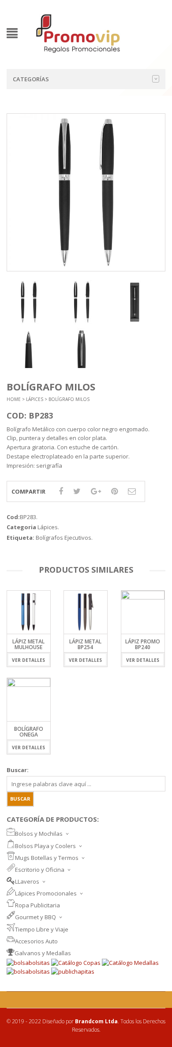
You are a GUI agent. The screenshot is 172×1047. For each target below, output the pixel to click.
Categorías (31, 79)
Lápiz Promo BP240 (142, 644)
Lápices (34, 399)
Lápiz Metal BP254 (85, 644)
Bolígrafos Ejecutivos (63, 538)
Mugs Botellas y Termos (47, 858)
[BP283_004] (29, 346)
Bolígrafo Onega (28, 731)
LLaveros (27, 881)
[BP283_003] (82, 346)
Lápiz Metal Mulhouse (28, 644)
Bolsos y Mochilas (39, 834)
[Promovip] (77, 32)
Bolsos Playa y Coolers (45, 846)
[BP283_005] (134, 302)
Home (14, 399)
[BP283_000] (29, 302)
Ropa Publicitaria (37, 905)
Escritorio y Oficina (39, 870)
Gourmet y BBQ (35, 917)
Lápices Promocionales (46, 893)
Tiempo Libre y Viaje (41, 929)
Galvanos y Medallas (43, 953)
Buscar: (18, 770)
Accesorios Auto (36, 941)
